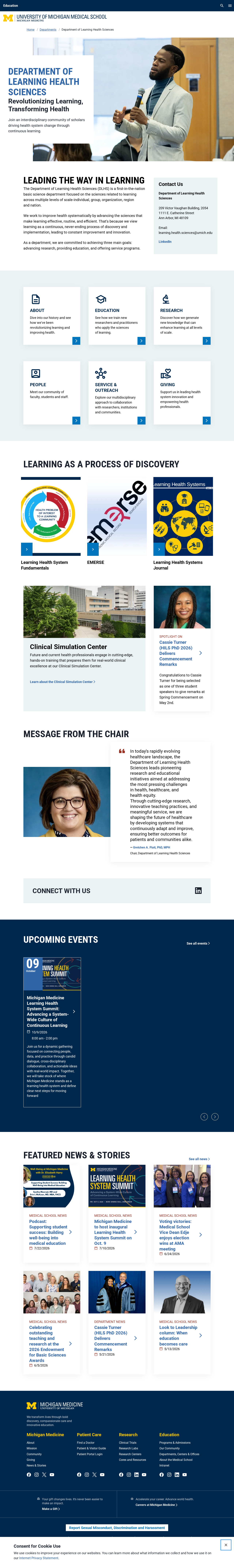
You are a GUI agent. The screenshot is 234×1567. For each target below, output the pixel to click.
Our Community (169, 1448)
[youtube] (52, 1475)
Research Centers (130, 1454)
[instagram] (36, 1475)
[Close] (226, 1545)
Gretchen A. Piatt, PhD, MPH (151, 847)
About (30, 1442)
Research (128, 1434)
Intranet (164, 1465)
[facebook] (29, 1475)
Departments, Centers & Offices (179, 1454)
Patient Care (89, 1434)
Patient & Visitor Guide (91, 1448)
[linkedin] (198, 890)
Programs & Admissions (174, 1442)
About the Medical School (176, 1460)
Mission (32, 1448)
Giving (31, 1460)
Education (169, 1434)
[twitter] (44, 1475)
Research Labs (128, 1448)
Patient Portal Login (90, 1454)
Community (34, 1454)
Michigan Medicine (45, 1434)
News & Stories (36, 1465)
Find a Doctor (85, 1442)
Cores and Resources (132, 1460)
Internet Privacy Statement (38, 1558)
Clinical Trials (127, 1442)
